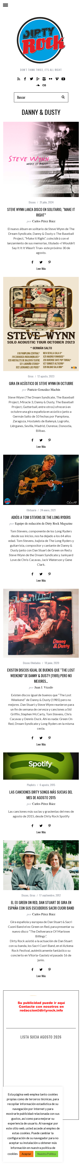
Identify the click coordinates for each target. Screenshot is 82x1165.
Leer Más (41, 269)
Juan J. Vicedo (43, 687)
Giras (30, 376)
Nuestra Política (46, 1153)
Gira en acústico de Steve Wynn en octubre (41, 383)
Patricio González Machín (43, 389)
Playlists (31, 785)
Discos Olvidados (32, 663)
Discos (32, 202)
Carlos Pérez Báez (43, 221)
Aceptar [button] (26, 1153)
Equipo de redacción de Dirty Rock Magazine (43, 523)
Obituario (31, 510)
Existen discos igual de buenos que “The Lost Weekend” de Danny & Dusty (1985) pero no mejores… (41, 675)
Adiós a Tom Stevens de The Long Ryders (41, 517)
